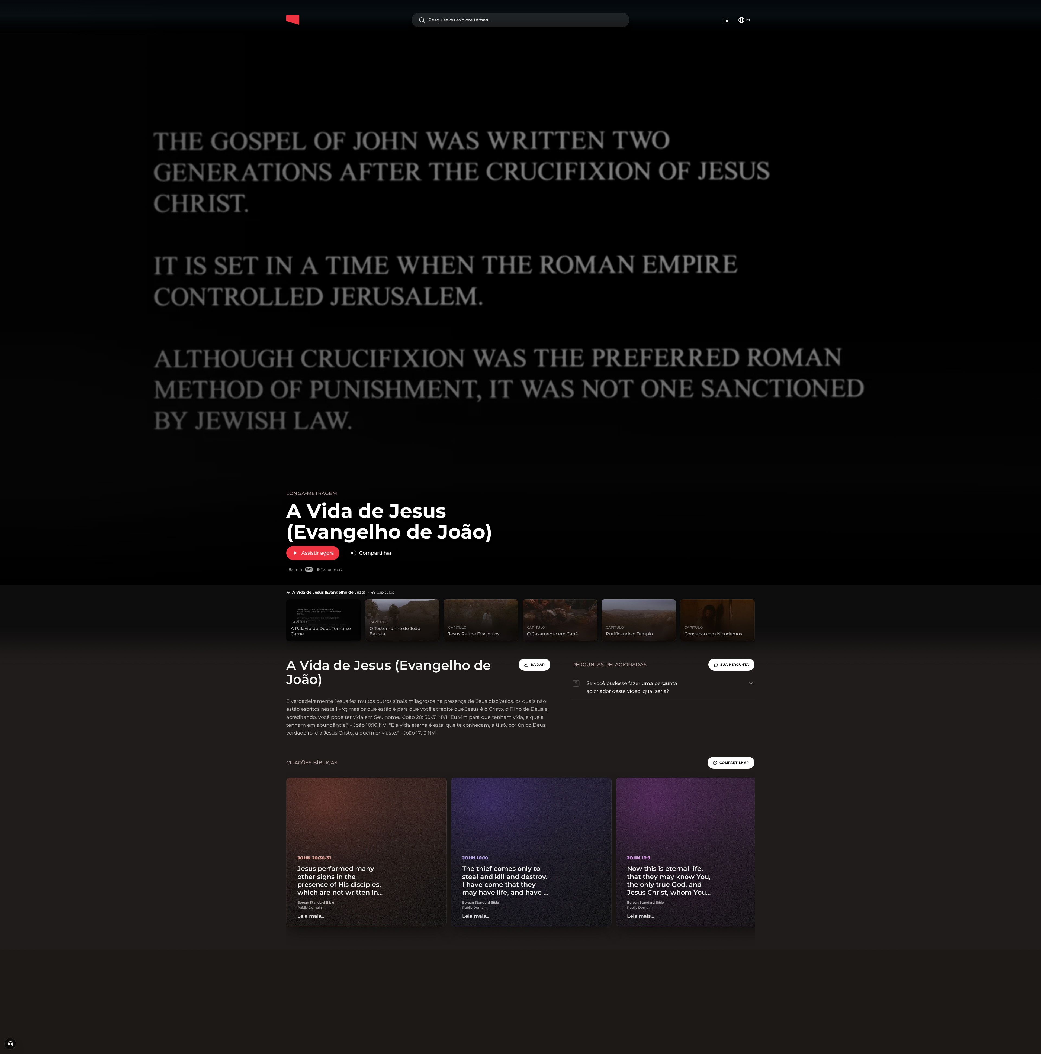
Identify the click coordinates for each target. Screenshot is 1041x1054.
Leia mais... (310, 916)
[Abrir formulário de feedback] (10, 1044)
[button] (731, 664)
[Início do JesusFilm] (292, 20)
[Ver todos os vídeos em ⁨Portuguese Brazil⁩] (725, 20)
